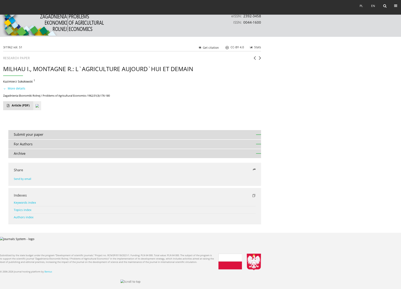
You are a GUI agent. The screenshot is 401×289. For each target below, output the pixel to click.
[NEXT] (260, 59)
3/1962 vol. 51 (12, 47)
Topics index (22, 210)
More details (16, 88)
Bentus (48, 271)
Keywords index (25, 203)
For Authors (23, 144)
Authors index (23, 217)
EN (373, 6)
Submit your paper (28, 134)
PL (361, 6)
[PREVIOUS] (255, 59)
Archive (19, 153)
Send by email (22, 179)
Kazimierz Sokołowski (18, 81)
